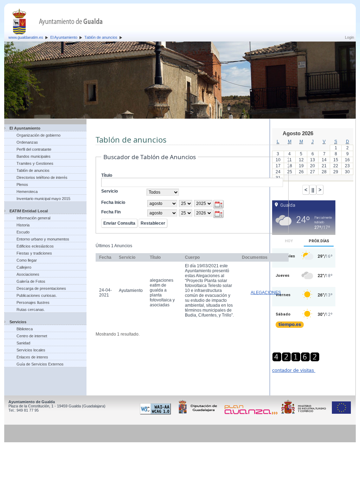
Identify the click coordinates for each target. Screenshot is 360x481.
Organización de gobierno (38, 135)
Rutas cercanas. (31, 309)
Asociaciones (28, 274)
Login (349, 37)
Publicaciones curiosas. (37, 295)
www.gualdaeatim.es (25, 37)
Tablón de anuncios (100, 37)
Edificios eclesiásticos (35, 246)
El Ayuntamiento (63, 37)
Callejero (24, 267)
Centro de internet (32, 336)
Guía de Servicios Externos (40, 364)
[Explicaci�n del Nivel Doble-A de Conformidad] (156, 413)
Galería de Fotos (31, 281)
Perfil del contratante (34, 149)
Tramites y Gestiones (35, 163)
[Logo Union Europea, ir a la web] (341, 413)
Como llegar (27, 260)
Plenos (22, 184)
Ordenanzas (27, 142)
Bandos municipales (34, 156)
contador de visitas (293, 370)
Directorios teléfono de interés (42, 177)
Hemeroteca (27, 191)
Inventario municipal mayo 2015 (43, 198)
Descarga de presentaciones (41, 288)
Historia (23, 225)
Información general (33, 218)
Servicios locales (31, 350)
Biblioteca (25, 329)
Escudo (23, 232)
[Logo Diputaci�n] (199, 413)
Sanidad (23, 343)
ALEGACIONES (266, 292)
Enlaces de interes (32, 357)
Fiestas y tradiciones (34, 253)
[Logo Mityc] (305, 413)
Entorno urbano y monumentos (43, 239)
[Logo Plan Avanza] (252, 413)
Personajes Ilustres (33, 302)
